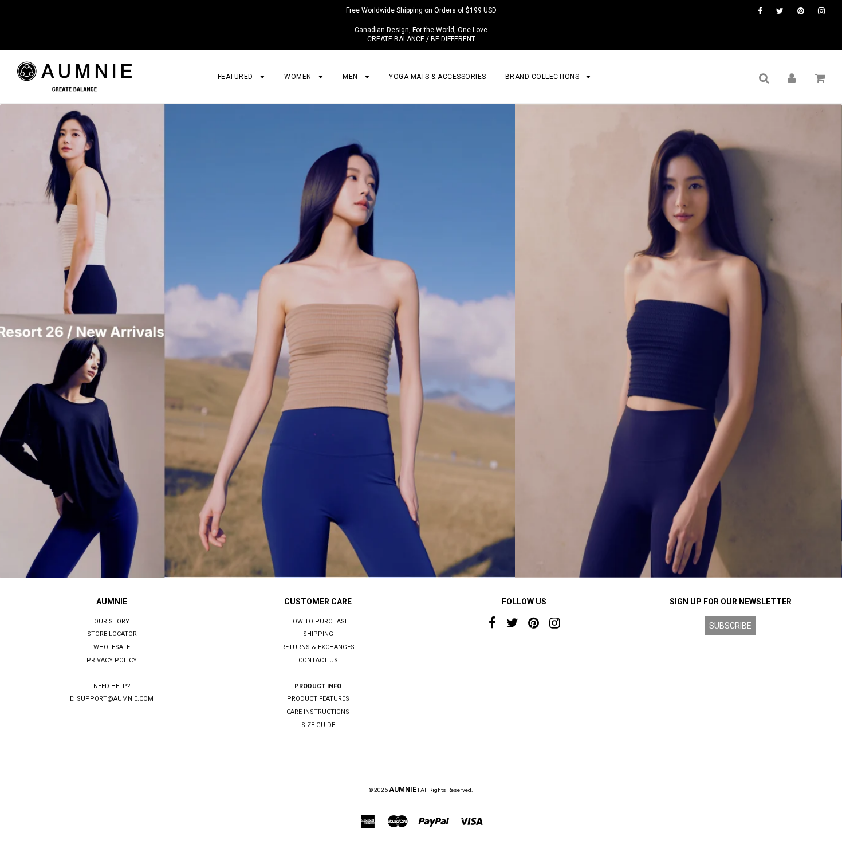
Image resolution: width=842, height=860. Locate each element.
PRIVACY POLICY (111, 660)
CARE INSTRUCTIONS (317, 712)
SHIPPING (318, 634)
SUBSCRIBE (730, 625)
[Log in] (792, 78)
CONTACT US (318, 660)
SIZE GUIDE (318, 725)
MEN (351, 77)
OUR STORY (111, 621)
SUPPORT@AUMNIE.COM (115, 698)
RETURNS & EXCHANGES (318, 647)
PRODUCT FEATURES (318, 698)
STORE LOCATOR (112, 634)
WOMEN (298, 77)
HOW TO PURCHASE (318, 621)
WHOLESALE (111, 647)
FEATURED (236, 77)
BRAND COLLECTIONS (543, 77)
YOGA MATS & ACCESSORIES (437, 77)
